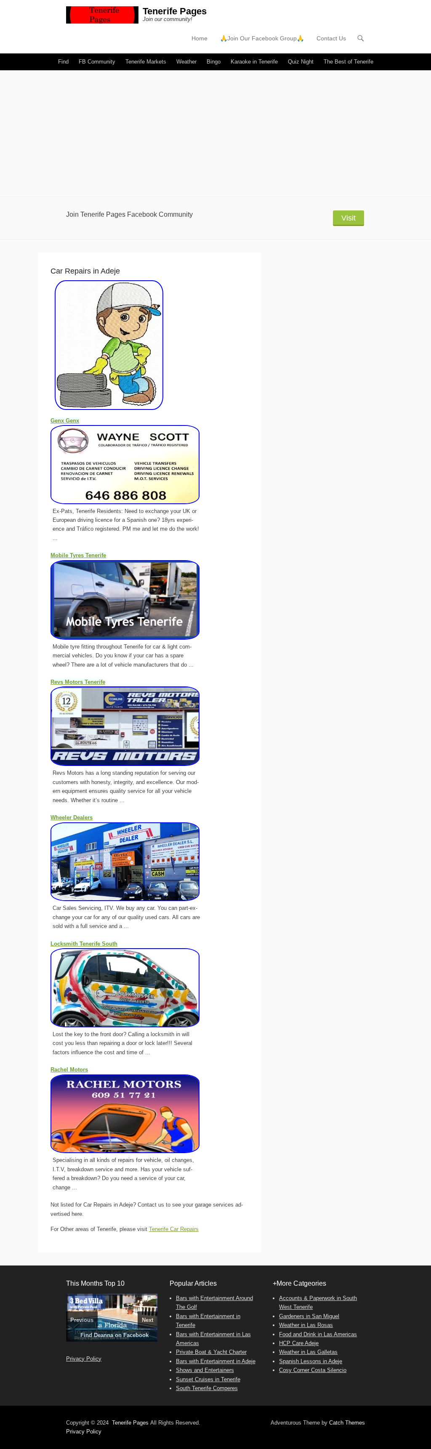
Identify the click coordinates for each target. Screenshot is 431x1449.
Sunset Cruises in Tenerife (208, 1379)
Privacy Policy (83, 1359)
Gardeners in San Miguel (309, 1316)
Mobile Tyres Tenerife (78, 555)
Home (200, 38)
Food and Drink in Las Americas (318, 1334)
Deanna (103, 1335)
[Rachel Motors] (135, 1114)
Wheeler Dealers (72, 817)
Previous (81, 1320)
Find (63, 61)
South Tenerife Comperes (207, 1388)
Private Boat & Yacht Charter (211, 1352)
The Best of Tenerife (348, 61)
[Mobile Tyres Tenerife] (135, 600)
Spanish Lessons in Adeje (310, 1361)
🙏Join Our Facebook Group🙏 (262, 38)
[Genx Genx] (135, 464)
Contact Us (331, 38)
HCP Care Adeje (299, 1343)
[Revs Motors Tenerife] (135, 726)
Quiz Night (301, 61)
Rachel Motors (69, 1069)
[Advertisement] (215, 133)
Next (147, 1320)
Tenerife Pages (175, 11)
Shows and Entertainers (205, 1370)
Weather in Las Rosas (306, 1325)
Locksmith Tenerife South (84, 944)
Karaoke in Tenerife (254, 61)
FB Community (97, 61)
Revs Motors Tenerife (78, 682)
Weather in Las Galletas (308, 1352)
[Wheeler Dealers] (135, 861)
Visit (348, 218)
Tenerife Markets (145, 61)
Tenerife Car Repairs (174, 1229)
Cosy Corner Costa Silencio (312, 1370)
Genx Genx (65, 420)
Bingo (214, 61)
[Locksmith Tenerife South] (135, 987)
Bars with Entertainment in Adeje (215, 1361)
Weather (186, 61)
